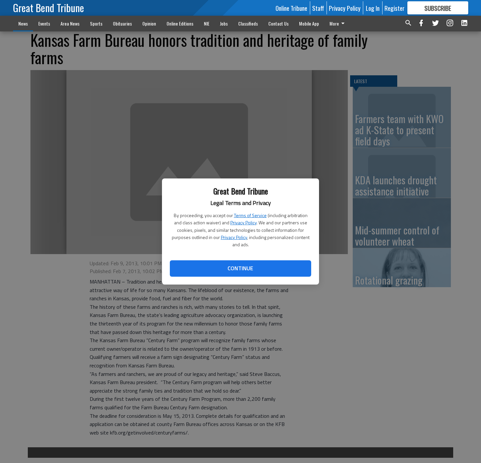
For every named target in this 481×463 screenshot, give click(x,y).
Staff (318, 8)
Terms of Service (250, 215)
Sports (96, 23)
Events (44, 23)
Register (394, 8)
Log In (373, 8)
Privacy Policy (243, 222)
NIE (206, 23)
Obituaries (122, 23)
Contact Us (278, 23)
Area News (70, 23)
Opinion (149, 23)
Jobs (224, 23)
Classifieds (248, 23)
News (23, 23)
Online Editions (180, 23)
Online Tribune (291, 8)
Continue (240, 268)
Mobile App (309, 23)
